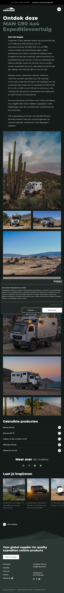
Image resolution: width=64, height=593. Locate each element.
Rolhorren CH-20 (10, 450)
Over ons (6, 571)
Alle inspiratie (12, 524)
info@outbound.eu (39, 567)
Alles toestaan (52, 310)
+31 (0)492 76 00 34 (39, 564)
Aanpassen (31, 310)
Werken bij (6, 578)
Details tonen (55, 304)
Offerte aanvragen (11, 557)
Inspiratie (6, 568)
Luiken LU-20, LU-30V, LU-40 (15, 439)
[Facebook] (29, 465)
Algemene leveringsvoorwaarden (25, 589)
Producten (6, 564)
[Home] (9, 9)
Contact (6, 575)
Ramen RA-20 (8, 427)
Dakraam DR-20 (9, 445)
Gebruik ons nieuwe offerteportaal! (42, 2)
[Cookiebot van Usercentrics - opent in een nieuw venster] (55, 281)
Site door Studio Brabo (39, 589)
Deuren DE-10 (8, 433)
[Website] (40, 465)
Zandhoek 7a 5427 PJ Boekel (38, 574)
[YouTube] (34, 465)
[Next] (60, 489)
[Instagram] (23, 465)
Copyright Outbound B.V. (9, 589)
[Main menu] (59, 9)
